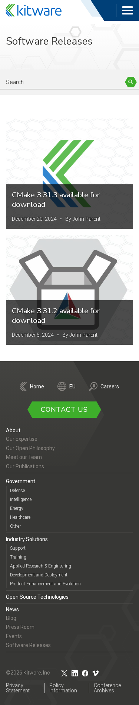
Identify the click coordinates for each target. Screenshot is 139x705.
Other (15, 526)
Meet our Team (24, 457)
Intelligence (21, 499)
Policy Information (63, 687)
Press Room (20, 627)
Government (20, 481)
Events (14, 636)
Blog (11, 618)
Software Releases (28, 645)
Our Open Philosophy (30, 448)
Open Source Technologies (37, 597)
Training (18, 557)
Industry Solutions (27, 539)
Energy (16, 508)
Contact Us (64, 409)
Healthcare (20, 517)
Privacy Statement (18, 687)
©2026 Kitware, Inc (28, 673)
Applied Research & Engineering (40, 566)
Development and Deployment (38, 575)
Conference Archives (107, 687)
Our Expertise (21, 439)
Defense (17, 490)
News (12, 609)
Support (18, 548)
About (13, 430)
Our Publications (25, 466)
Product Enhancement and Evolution (45, 583)
